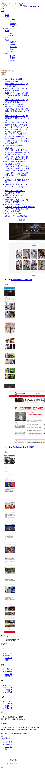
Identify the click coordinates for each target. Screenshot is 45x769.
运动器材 (8, 81)
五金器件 (23, 168)
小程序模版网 (21, 734)
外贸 (22, 187)
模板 (7, 15)
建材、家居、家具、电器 (16, 116)
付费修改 (8, 744)
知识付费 (16, 164)
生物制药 (8, 141)
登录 (2, 8)
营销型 (13, 187)
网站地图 (4, 734)
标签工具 (13, 51)
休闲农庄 (16, 107)
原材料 (7, 175)
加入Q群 (8, 674)
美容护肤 (14, 143)
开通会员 (8, 655)
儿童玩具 (23, 95)
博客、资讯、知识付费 (15, 161)
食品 (18, 102)
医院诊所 (16, 141)
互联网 (19, 132)
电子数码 (8, 136)
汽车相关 (23, 159)
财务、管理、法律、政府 (16, 150)
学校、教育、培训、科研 (16, 84)
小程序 (12, 56)
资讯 (7, 164)
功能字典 (8, 692)
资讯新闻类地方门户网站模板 (22, 447)
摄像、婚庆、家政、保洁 (16, 88)
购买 (7, 17)
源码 (11, 33)
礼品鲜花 (8, 95)
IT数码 (22, 136)
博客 (11, 164)
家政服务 (16, 91)
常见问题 (13, 47)
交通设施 (16, 111)
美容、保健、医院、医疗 (16, 139)
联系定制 (4, 644)
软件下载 (23, 129)
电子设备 (16, 136)
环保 (12, 175)
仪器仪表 (16, 168)
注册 (2, 11)
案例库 (12, 60)
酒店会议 (8, 107)
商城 (18, 187)
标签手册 (8, 688)
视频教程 (13, 42)
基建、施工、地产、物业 (16, 109)
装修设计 (16, 118)
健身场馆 (16, 81)
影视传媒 (8, 125)
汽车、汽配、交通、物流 (16, 157)
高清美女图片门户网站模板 (21, 280)
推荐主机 (8, 660)
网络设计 (16, 129)
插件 (11, 35)
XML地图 (12, 734)
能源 (16, 175)
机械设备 (14, 171)
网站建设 (8, 129)
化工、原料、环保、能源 (16, 173)
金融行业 (8, 148)
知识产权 (8, 704)
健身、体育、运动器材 (15, 79)
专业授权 (13, 24)
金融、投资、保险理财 (15, 145)
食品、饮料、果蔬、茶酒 (16, 100)
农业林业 (20, 180)
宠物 (7, 180)
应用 (7, 31)
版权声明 (8, 706)
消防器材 (8, 168)
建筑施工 (23, 111)
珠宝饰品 (16, 95)
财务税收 (21, 155)
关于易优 (8, 701)
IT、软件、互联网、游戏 (16, 127)
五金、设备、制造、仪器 (16, 166)
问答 (7, 38)
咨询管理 (8, 152)
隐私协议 (8, 708)
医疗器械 (23, 141)
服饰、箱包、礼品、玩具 (16, 93)
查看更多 (22, 220)
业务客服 (8, 742)
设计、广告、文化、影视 (16, 123)
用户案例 (8, 671)
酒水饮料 (8, 102)
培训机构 (12, 86)
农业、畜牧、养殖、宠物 (16, 177)
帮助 (7, 40)
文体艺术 (16, 125)
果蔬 (14, 102)
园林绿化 (8, 111)
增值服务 (8, 676)
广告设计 (23, 125)
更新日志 (8, 669)
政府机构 (16, 152)
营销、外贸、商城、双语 (16, 184)
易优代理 (13, 26)
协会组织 (23, 152)
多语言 (7, 187)
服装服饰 (31, 207)
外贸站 (7, 28)
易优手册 (13, 49)
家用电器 (23, 118)
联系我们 (4, 723)
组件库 (12, 58)
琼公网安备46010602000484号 (24, 730)
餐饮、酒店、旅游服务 (15, 104)
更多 (7, 54)
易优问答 (8, 685)
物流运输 (16, 159)
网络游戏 (12, 132)
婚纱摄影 (8, 91)
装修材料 (8, 118)
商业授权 (13, 19)
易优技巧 (13, 44)
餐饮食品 (23, 107)
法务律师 (14, 155)
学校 (7, 86)
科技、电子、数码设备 (15, 134)
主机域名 (13, 22)
